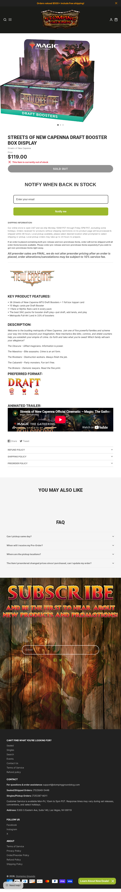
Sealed (10, 745)
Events (10, 758)
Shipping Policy (15, 864)
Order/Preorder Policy (18, 855)
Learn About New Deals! (94, 881)
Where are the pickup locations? (24, 554)
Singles (10, 750)
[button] (58, 125)
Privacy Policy (14, 850)
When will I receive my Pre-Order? (25, 545)
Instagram (12, 829)
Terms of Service (15, 767)
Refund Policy (14, 859)
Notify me (60, 211)
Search (10, 754)
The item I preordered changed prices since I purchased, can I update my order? (49, 563)
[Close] (113, 881)
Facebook (12, 825)
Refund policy (14, 772)
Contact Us (12, 763)
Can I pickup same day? (19, 536)
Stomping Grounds (25, 876)
